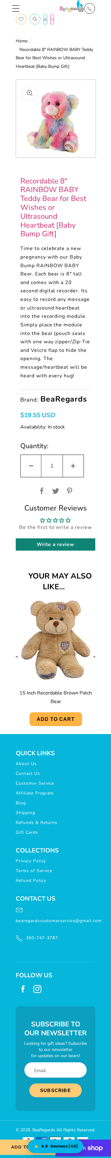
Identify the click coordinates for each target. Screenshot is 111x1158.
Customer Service (35, 783)
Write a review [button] (55, 544)
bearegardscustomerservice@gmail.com (55, 921)
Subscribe (55, 1090)
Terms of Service (34, 871)
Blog (21, 803)
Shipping (25, 813)
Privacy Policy (31, 861)
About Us (26, 764)
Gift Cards (27, 832)
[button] (16, 8)
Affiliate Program (35, 793)
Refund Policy (31, 880)
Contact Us (28, 773)
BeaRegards (43, 1130)
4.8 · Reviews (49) (59, 1146)
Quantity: (34, 446)
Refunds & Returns (36, 822)
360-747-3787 (42, 938)
